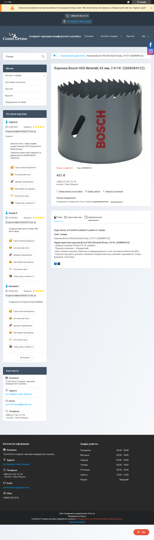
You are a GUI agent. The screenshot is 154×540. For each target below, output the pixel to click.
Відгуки (9, 95)
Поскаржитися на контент (87, 519)
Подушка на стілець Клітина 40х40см (26, 302)
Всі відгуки (25, 357)
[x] (59, 264)
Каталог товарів (109, 36)
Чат (144, 532)
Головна (89, 36)
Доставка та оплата (15, 82)
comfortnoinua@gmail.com (18, 404)
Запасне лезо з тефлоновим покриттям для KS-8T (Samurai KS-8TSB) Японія (26, 146)
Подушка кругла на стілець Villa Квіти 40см (23, 230)
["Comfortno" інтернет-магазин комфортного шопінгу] (15, 36)
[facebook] (55, 264)
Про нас (130, 36)
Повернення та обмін (15, 102)
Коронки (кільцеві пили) (73, 56)
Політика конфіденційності (111, 519)
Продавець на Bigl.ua (77, 516)
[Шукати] (43, 56)
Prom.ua (91, 513)
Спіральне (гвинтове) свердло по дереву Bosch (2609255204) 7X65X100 (25, 155)
